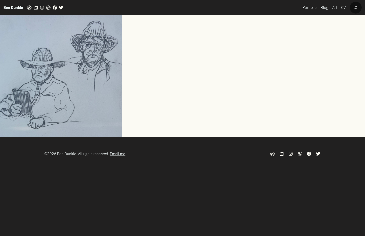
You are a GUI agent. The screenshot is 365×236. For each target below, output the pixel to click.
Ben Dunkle (13, 7)
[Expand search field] (356, 8)
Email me (117, 153)
